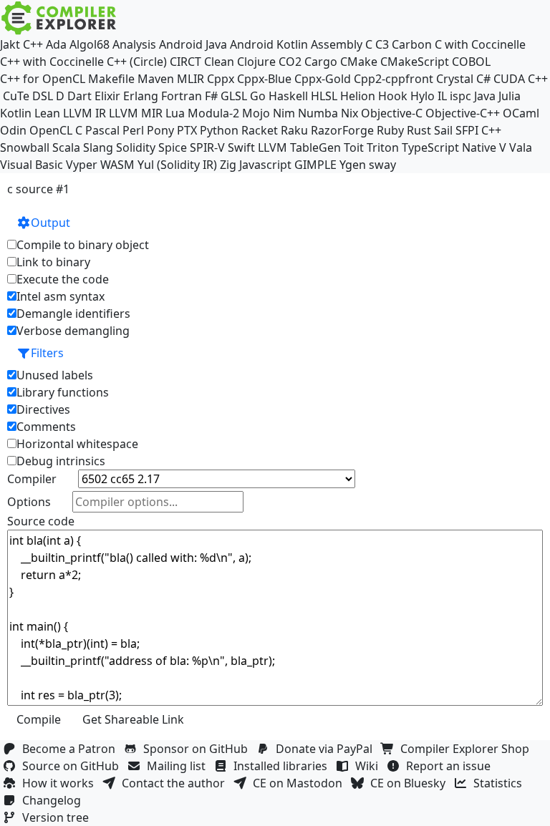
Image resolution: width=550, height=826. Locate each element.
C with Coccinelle (480, 44)
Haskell (288, 96)
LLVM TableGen (299, 147)
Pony (160, 130)
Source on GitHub (73, 766)
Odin (13, 130)
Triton (383, 147)
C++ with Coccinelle (52, 61)
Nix (349, 113)
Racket (259, 130)
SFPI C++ (478, 130)
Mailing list (179, 766)
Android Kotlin (269, 44)
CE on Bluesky (410, 783)
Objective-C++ (462, 113)
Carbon (412, 44)
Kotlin (16, 113)
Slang (98, 147)
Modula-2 (213, 113)
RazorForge (342, 130)
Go (258, 96)
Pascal (102, 130)
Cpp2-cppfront (393, 79)
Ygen (352, 165)
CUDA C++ (520, 79)
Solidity (135, 147)
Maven (156, 79)
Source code (40, 521)
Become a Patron (71, 749)
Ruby (390, 130)
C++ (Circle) (137, 61)
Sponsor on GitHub (198, 749)
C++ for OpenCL (42, 79)
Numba (318, 113)
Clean (219, 61)
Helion (357, 96)
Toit (354, 147)
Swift (241, 147)
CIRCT (185, 61)
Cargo (320, 61)
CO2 (290, 61)
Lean (47, 113)
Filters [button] (47, 353)
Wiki (369, 766)
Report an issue (451, 766)
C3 (382, 44)
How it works (61, 783)
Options (29, 502)
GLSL (234, 96)
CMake (358, 61)
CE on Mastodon (300, 783)
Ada (56, 44)
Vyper (81, 165)
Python (219, 130)
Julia (509, 96)
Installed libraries (283, 766)
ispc (460, 96)
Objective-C (392, 113)
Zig (228, 165)
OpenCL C (55, 130)
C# (483, 79)
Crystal (454, 79)
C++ (33, 44)
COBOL (471, 61)
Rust (419, 130)
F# (211, 96)
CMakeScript (414, 61)
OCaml (521, 113)
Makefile (111, 79)
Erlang (140, 96)
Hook (392, 96)
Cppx (220, 79)
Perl (133, 130)
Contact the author (176, 783)
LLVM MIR (136, 113)
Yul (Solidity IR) (177, 165)
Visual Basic (31, 165)
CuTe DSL (28, 96)
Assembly (336, 44)
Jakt (10, 44)
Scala (66, 147)
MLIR (190, 79)
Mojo (256, 113)
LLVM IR (84, 113)
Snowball (24, 147)
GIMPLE (315, 165)
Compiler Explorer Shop (467, 749)
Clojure (256, 61)
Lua (175, 113)
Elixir (107, 96)
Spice (172, 147)
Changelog (54, 800)
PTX (187, 130)
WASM (117, 165)
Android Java (193, 44)
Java (485, 96)
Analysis (134, 44)
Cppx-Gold (322, 79)
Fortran (181, 96)
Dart (79, 96)
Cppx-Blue (264, 79)
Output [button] (50, 222)
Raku (294, 130)
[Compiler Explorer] (59, 18)
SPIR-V (207, 147)
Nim (284, 113)
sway (382, 165)
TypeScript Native (449, 147)
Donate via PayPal (327, 749)
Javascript (265, 165)
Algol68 (89, 44)
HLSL (324, 96)
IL (442, 96)
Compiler (32, 479)
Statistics (500, 783)
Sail (443, 130)
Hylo (422, 96)
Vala (520, 147)
